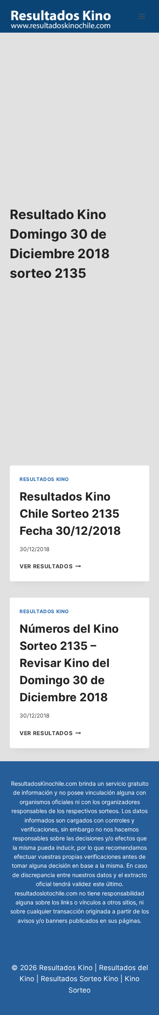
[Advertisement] (79, 112)
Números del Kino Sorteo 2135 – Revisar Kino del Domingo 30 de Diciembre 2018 (69, 663)
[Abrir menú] (141, 16)
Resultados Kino (44, 479)
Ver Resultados (50, 566)
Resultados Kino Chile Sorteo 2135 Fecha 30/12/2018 (70, 514)
